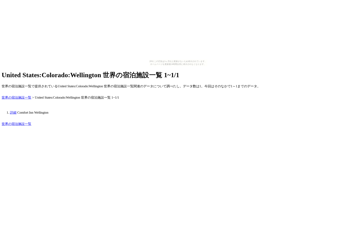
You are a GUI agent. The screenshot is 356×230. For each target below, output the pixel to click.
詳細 (13, 112)
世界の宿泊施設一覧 (16, 97)
